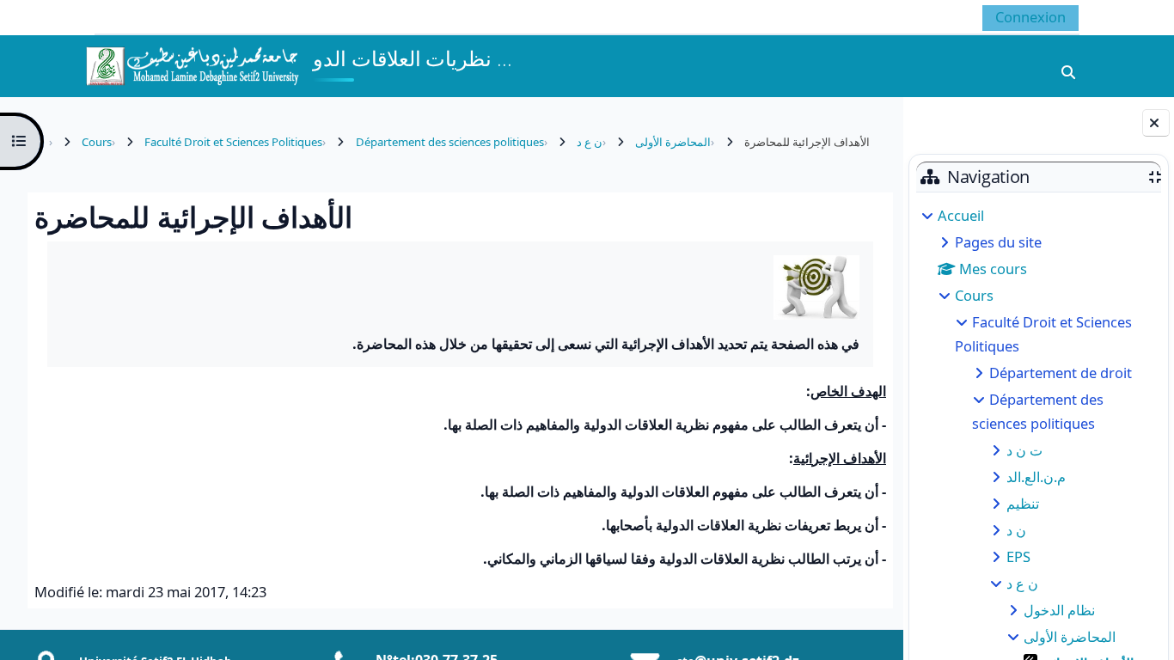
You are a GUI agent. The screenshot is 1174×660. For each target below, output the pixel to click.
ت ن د (1024, 450)
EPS (1018, 556)
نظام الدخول (1059, 610)
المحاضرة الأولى (1070, 636)
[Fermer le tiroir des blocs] (1156, 123)
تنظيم (1022, 503)
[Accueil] (191, 64)
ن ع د (1022, 583)
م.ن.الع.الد (1036, 476)
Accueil (961, 215)
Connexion (1030, 17)
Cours (974, 295)
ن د (1016, 530)
